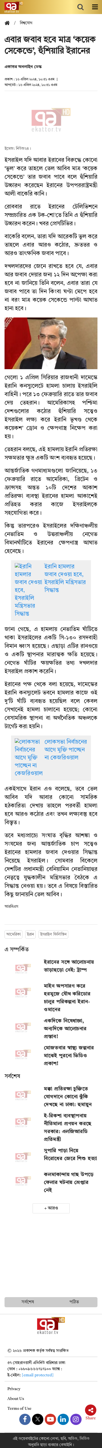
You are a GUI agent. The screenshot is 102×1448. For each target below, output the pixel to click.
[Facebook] (25, 1419)
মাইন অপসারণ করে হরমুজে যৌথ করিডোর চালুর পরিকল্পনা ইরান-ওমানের (67, 998)
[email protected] (38, 1375)
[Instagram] (76, 1419)
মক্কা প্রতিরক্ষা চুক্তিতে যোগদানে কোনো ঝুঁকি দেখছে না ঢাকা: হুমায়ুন (68, 1096)
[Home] (9, 23)
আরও (53, 1208)
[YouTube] (50, 1419)
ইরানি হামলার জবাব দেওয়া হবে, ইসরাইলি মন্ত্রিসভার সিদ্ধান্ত (65, 578)
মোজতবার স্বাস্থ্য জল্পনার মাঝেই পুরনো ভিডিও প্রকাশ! (69, 1055)
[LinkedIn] (63, 1419)
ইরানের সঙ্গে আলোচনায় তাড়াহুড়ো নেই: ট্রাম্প (69, 966)
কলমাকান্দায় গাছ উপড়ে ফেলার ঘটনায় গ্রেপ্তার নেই (69, 1182)
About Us (15, 1399)
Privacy (13, 1389)
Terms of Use (19, 1409)
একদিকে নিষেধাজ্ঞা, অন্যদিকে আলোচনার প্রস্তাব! (65, 1028)
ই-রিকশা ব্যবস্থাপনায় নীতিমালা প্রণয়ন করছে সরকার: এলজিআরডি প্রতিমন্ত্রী (68, 1127)
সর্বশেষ (12, 1076)
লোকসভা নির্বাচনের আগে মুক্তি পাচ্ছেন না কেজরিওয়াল (65, 750)
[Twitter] (37, 1419)
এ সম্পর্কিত (17, 950)
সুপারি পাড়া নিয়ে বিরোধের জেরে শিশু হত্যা (70, 1154)
